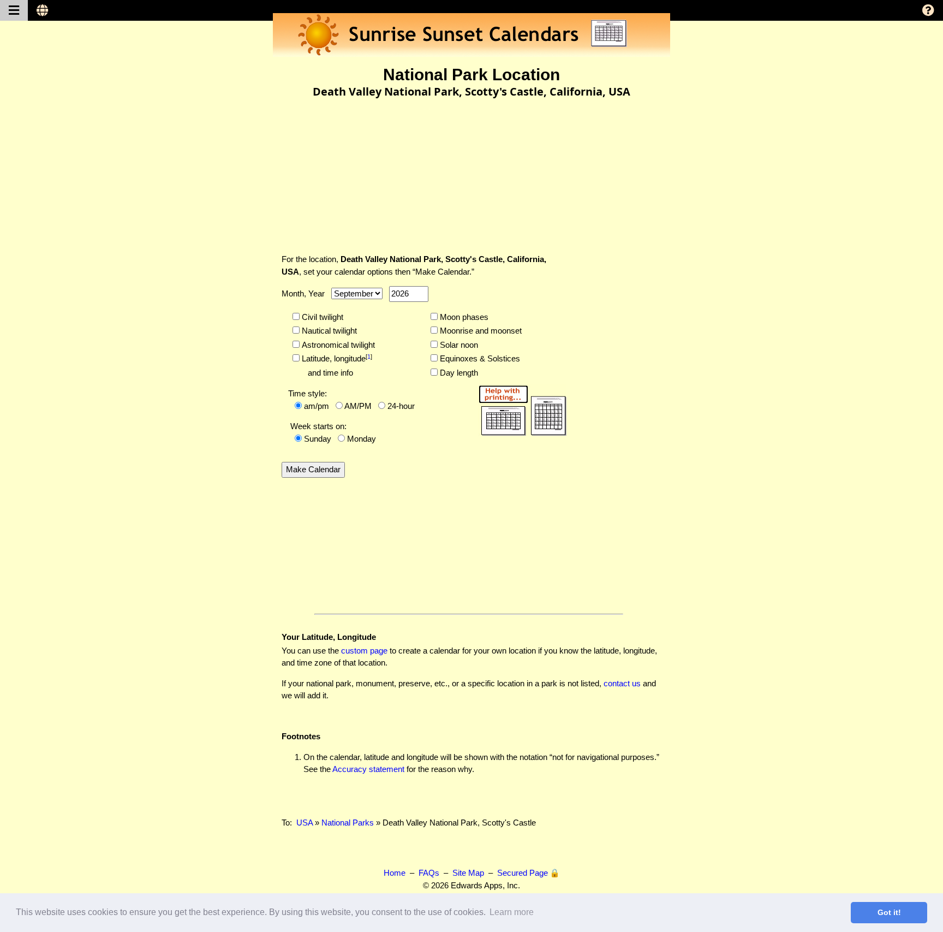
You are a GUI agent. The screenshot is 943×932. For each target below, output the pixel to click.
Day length (458, 372)
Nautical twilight (328, 330)
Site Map (468, 872)
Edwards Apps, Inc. (485, 885)
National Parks (347, 822)
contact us (622, 683)
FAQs (429, 872)
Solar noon (458, 344)
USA (304, 822)
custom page (364, 650)
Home (394, 872)
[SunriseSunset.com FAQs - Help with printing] (519, 408)
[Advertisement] (471, 168)
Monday (361, 438)
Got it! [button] (889, 912)
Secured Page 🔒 (528, 872)
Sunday (317, 438)
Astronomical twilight (337, 344)
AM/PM (358, 406)
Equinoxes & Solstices (479, 358)
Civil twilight (321, 317)
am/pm (316, 406)
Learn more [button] (512, 912)
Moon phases (463, 317)
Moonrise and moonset (480, 330)
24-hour (401, 406)
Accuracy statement (368, 769)
